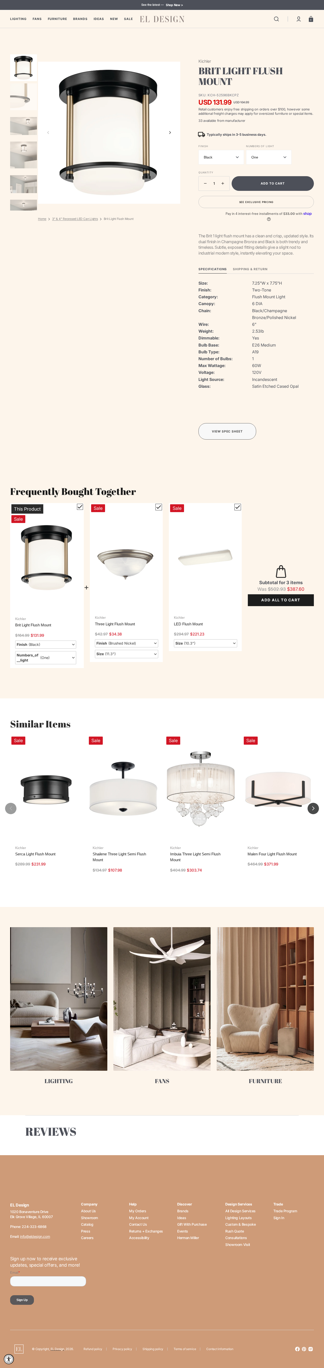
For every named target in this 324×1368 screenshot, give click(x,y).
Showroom (89, 1218)
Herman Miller (188, 1238)
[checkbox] (80, 507)
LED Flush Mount (188, 624)
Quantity (205, 172)
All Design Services (240, 1211)
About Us (88, 1211)
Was (271, 589)
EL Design (57, 1349)
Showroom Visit (237, 1244)
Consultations (236, 1238)
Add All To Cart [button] (280, 600)
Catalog (87, 1224)
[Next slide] (170, 133)
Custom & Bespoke (240, 1224)
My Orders (137, 1211)
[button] (276, 19)
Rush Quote (234, 1231)
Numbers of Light (260, 146)
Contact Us (138, 1224)
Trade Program (285, 1211)
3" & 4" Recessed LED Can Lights (75, 219)
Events (182, 1231)
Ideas (181, 1218)
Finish (203, 146)
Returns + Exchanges (146, 1231)
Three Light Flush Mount (115, 624)
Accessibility (139, 1238)
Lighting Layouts (238, 1218)
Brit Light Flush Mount (33, 625)
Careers (87, 1238)
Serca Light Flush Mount (35, 854)
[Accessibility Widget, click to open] (9, 1359)
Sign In (278, 1218)
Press (85, 1231)
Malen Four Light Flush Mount (272, 854)
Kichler (20, 619)
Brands (183, 1211)
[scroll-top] (313, 1342)
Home (42, 219)
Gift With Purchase (192, 1224)
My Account (138, 1218)
